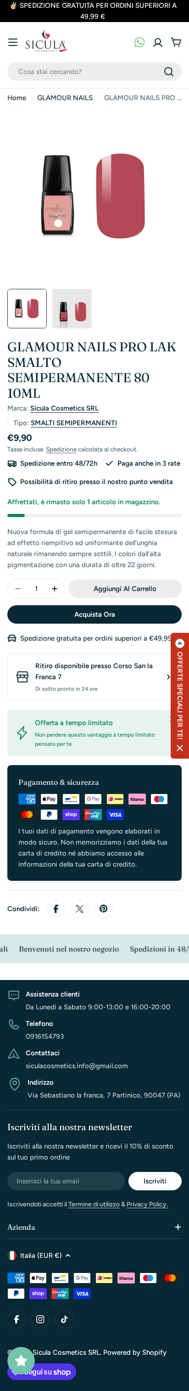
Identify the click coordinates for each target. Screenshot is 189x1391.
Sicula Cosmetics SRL (64, 408)
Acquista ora (94, 614)
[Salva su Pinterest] (103, 909)
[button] (180, 696)
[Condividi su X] (80, 909)
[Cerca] (168, 71)
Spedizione (61, 449)
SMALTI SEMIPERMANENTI (74, 423)
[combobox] (94, 71)
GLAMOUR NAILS (65, 98)
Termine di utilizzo (94, 1204)
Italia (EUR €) (40, 1255)
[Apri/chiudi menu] (12, 42)
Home (16, 98)
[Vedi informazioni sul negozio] (168, 676)
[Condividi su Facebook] (56, 909)
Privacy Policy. (147, 1204)
